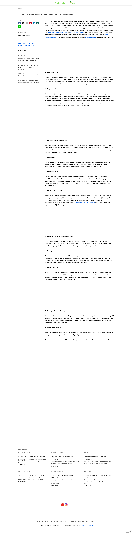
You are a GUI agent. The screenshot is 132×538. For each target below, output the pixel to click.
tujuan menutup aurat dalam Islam (57, 32)
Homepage (21, 8)
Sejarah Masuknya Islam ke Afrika (32, 475)
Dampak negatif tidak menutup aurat (84, 202)
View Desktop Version (87, 525)
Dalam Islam (22, 43)
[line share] (19, 26)
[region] (79, 55)
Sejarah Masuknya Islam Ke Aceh (31, 457)
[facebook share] (19, 23)
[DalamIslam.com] (66, 2)
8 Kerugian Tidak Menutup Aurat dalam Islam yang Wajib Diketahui (28, 67)
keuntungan (31, 43)
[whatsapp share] (37, 23)
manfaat (20, 45)
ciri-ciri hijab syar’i (90, 37)
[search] (113, 3)
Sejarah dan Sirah (24, 452)
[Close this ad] (130, 532)
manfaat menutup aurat (77, 32)
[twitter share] (23, 23)
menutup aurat (29, 45)
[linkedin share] (34, 23)
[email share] (27, 23)
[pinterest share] (30, 23)
